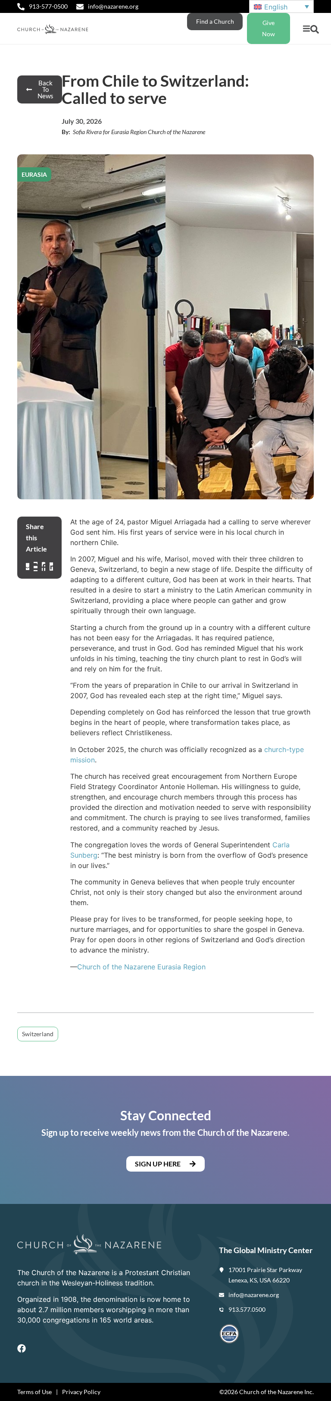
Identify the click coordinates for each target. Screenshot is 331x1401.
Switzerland (37, 1033)
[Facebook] (21, 1348)
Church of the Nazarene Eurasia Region (141, 966)
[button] (306, 28)
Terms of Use (34, 1391)
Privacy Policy (81, 1391)
